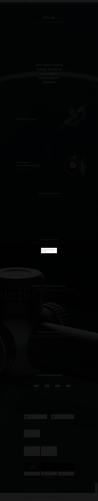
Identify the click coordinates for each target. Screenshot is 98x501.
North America (44, 251)
